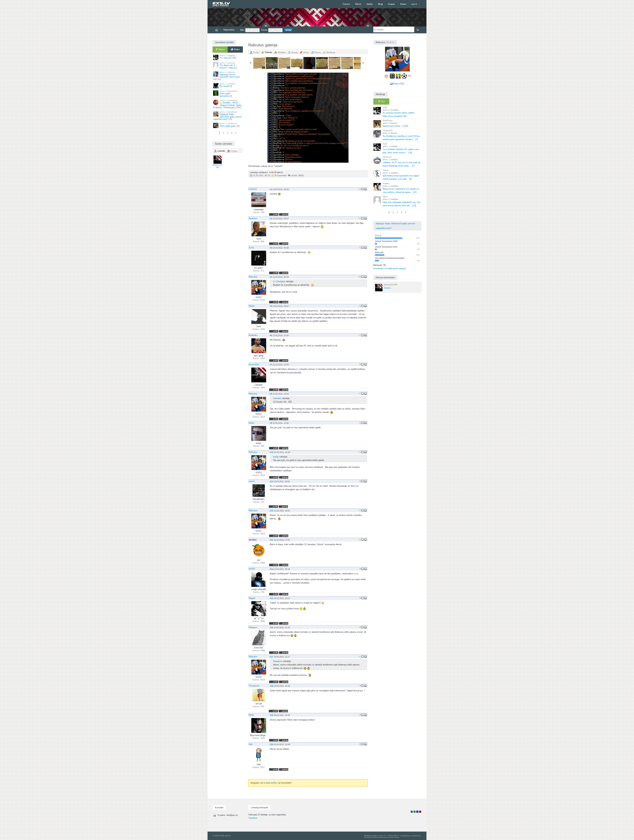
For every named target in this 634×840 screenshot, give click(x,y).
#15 (271, 598)
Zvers (251, 247)
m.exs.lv (382, 835)
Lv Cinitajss (279, 281)
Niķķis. (252, 306)
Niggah (252, 598)
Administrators (420, 811)
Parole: (264, 30)
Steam (403, 4)
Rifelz (251, 715)
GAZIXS (253, 189)
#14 (271, 569)
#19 (271, 715)
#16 (271, 627)
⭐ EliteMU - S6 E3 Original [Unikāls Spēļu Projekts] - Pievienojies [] (227, 104)
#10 (271, 452)
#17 (271, 657)
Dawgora (253, 627)
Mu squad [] (227, 85)
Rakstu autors (414, 811)
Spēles (369, 4)
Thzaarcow (254, 686)
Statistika (393, 835)
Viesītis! (277, 398)
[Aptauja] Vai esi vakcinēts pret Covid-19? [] (226, 76)
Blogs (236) (398, 83)
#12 (271, 511)
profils (275, 214)
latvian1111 (217, 165)
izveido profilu (270, 783)
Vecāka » (348, 117)
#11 (271, 481)
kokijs (251, 423)
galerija (285, 214)
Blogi (380, 4)
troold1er (252, 818)
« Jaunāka (268, 117)
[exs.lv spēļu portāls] (222, 4)
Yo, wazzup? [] (228, 56)
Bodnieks (253, 335)
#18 (271, 686)
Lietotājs (411, 811)
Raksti (358, 4)
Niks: (242, 30)
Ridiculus (253, 277)
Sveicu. (390, 286)
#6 (271, 335)
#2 (271, 219)
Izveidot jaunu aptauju (395, 268)
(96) (409, 76)
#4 (271, 277)
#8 (271, 394)
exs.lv (414, 4)
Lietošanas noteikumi (410, 835)
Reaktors (253, 218)
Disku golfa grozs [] (229, 124)
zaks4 (251, 481)
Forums (346, 4)
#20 (271, 744)
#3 (271, 248)
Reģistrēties (229, 30)
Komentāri (378, 268)
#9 (271, 423)
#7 (271, 365)
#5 (271, 306)
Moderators (417, 811)
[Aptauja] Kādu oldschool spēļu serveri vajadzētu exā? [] (227, 115)
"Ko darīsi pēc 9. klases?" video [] (228, 65)
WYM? (252, 569)
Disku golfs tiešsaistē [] (228, 93)
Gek (251, 744)
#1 (271, 189)
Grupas (391, 4)
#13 (271, 540)
